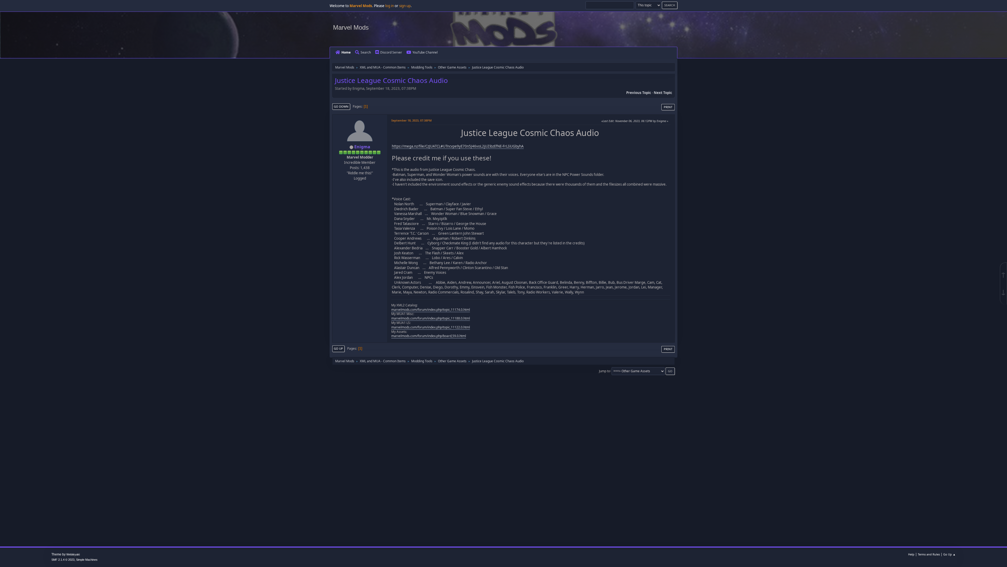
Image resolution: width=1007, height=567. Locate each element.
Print (668, 107)
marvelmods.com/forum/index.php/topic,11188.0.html (430, 318)
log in (389, 5)
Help (911, 554)
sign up (405, 5)
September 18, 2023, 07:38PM (411, 120)
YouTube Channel (425, 52)
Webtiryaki (73, 554)
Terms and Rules (929, 554)
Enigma (362, 147)
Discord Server (391, 52)
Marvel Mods (351, 27)
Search (366, 52)
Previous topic (638, 92)
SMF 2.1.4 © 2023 (62, 559)
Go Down (341, 106)
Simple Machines (87, 559)
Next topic (663, 92)
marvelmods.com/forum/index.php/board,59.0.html (428, 336)
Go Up (338, 348)
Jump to (604, 371)
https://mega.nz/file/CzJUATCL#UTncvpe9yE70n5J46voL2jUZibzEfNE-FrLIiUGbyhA (458, 146)
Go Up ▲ (949, 554)
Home (346, 52)
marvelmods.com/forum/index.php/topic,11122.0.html (430, 327)
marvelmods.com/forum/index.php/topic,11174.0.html (430, 309)
